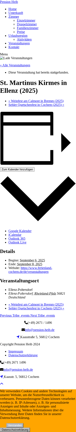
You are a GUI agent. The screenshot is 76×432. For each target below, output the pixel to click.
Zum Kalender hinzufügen (17, 169)
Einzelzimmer (26, 20)
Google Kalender (19, 231)
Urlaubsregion (17, 35)
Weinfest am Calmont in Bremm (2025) (36, 101)
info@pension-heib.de (39, 330)
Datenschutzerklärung (23, 355)
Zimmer (13, 16)
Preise (21, 32)
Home (12, 9)
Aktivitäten (24, 39)
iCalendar (14, 235)
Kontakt (13, 47)
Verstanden (15, 425)
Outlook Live (17, 242)
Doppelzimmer (27, 24)
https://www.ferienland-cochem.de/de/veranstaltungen (30, 269)
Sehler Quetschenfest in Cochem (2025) (36, 105)
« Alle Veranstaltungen (15, 65)
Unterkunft (15, 13)
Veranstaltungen (19, 43)
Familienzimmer (27, 28)
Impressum (15, 351)
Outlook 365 (16, 238)
